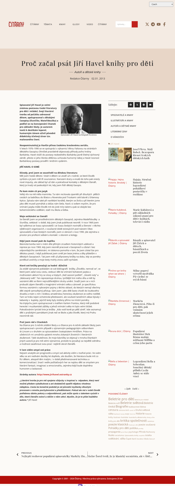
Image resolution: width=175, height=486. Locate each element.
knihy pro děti (114, 421)
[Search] (135, 24)
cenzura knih (124, 410)
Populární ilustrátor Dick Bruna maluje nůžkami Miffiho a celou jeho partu (144, 337)
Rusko (111, 435)
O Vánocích (117, 137)
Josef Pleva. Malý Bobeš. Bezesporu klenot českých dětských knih (143, 153)
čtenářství (140, 439)
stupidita (142, 435)
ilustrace (116, 417)
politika (134, 428)
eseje (127, 414)
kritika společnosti (133, 420)
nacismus (150, 421)
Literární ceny (119, 131)
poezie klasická (118, 424)
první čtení (124, 432)
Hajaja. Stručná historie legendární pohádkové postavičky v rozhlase (142, 187)
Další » (135, 388)
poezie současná (147, 424)
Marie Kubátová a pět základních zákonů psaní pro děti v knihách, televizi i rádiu (143, 215)
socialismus (119, 435)
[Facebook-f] (164, 24)
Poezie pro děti (133, 425)
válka (122, 438)
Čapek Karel (131, 439)
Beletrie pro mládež (142, 400)
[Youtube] (159, 24)
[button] (130, 104)
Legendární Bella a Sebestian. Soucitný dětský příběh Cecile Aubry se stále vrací (144, 369)
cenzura (113, 410)
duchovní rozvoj (119, 414)
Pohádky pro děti (118, 428)
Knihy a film (151, 417)
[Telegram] (153, 24)
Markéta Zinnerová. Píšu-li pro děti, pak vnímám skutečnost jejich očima (143, 308)
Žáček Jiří (152, 439)
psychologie (133, 432)
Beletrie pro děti (121, 399)
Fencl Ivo (132, 414)
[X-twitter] (147, 24)
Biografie (122, 406)
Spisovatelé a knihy (122, 115)
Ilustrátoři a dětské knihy (137, 417)
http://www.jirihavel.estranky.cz (54, 374)
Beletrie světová (131, 403)
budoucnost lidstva (137, 406)
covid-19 (132, 410)
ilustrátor (124, 417)
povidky (140, 428)
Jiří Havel (115, 143)
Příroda (142, 431)
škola (146, 439)
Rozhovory (150, 432)
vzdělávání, (113, 438)
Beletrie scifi (114, 403)
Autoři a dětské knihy (87, 72)
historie (140, 413)
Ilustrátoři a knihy (122, 120)
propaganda (114, 431)
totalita (148, 435)
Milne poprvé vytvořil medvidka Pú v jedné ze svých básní (143, 275)
